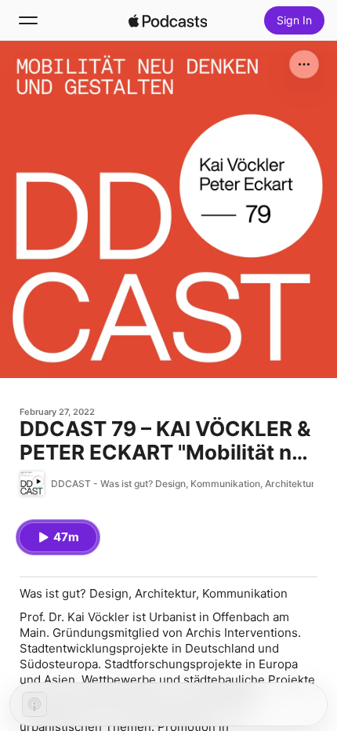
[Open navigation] (28, 20)
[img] (168, 20)
